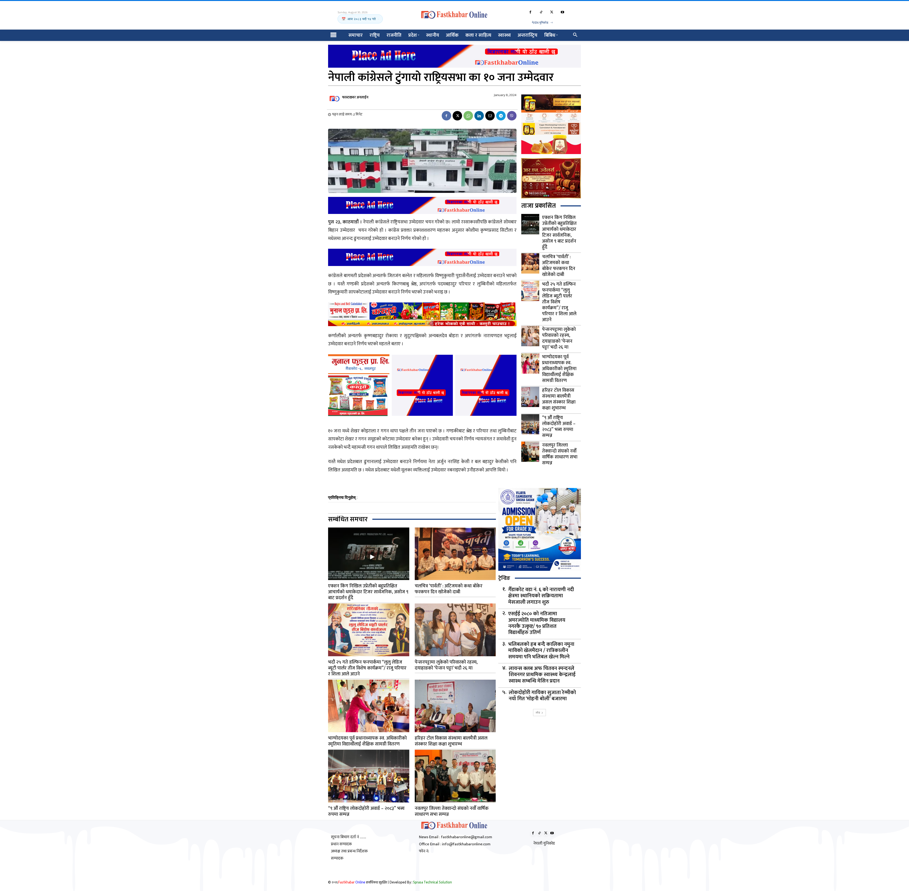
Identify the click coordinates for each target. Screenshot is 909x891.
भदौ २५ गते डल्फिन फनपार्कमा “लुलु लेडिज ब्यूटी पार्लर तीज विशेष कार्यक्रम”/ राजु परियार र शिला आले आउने (559, 302)
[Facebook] (530, 12)
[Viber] (512, 115)
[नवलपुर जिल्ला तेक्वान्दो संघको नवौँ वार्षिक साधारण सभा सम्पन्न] (530, 452)
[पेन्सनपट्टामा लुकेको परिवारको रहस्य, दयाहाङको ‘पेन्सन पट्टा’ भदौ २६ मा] (530, 336)
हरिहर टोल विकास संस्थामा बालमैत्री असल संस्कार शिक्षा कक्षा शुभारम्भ (558, 399)
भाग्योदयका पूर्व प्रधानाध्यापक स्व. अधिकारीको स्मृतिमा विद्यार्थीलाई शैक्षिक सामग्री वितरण (559, 369)
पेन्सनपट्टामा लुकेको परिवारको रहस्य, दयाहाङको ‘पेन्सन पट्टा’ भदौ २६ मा (559, 338)
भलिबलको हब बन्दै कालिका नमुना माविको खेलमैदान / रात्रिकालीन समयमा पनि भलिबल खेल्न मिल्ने (541, 650)
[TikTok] (541, 12)
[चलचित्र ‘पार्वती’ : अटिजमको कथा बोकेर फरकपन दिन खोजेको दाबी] (530, 263)
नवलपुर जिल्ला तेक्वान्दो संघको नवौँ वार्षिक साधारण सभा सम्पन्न (559, 454)
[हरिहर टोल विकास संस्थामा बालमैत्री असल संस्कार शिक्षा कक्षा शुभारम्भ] (530, 397)
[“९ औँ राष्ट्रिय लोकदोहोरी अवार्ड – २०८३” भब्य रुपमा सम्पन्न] (530, 424)
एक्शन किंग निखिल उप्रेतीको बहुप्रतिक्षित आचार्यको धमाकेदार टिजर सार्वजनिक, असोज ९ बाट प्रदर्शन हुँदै (559, 232)
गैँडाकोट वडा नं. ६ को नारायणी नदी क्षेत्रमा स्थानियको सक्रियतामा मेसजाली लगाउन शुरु (541, 596)
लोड (538, 712)
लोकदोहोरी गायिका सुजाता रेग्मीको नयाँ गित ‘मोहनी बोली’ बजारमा (542, 696)
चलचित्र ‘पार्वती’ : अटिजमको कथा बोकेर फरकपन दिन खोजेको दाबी (558, 266)
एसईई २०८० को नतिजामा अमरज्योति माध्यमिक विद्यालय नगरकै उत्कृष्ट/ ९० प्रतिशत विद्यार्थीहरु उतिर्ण (536, 623)
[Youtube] (562, 12)
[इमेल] (490, 115)
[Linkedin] (479, 115)
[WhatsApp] (468, 115)
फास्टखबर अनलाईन (355, 97)
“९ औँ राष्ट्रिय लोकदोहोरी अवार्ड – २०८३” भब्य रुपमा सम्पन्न (558, 426)
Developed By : (420, 883)
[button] (575, 35)
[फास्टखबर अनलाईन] (334, 97)
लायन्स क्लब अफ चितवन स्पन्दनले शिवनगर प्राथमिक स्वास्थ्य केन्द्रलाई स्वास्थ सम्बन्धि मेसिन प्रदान (542, 674)
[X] (552, 12)
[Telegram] (501, 115)
